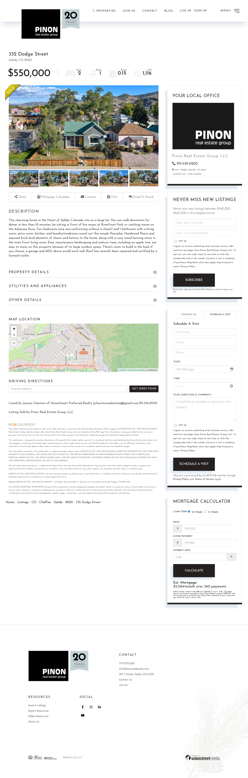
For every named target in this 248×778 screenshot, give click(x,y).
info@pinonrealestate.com (134, 668)
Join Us (123, 685)
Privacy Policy (188, 266)
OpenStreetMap (138, 370)
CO (34, 502)
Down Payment (183, 536)
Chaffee (45, 502)
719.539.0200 (126, 663)
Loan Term (180, 511)
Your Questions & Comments (192, 395)
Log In (185, 10)
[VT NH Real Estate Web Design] (202, 757)
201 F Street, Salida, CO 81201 (136, 674)
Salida (58, 502)
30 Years (196, 512)
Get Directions (144, 388)
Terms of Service (204, 479)
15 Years (212, 512)
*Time (176, 378)
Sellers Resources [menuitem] (38, 716)
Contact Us (179, 174)
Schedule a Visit (220, 314)
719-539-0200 (187, 164)
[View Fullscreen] (14, 343)
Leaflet (122, 370)
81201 (69, 502)
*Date (176, 362)
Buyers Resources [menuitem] (38, 710)
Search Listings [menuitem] (37, 705)
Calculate (194, 570)
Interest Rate (181, 550)
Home (10, 502)
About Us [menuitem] (33, 721)
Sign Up (200, 10)
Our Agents (194, 174)
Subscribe (194, 280)
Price (176, 522)
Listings (22, 502)
